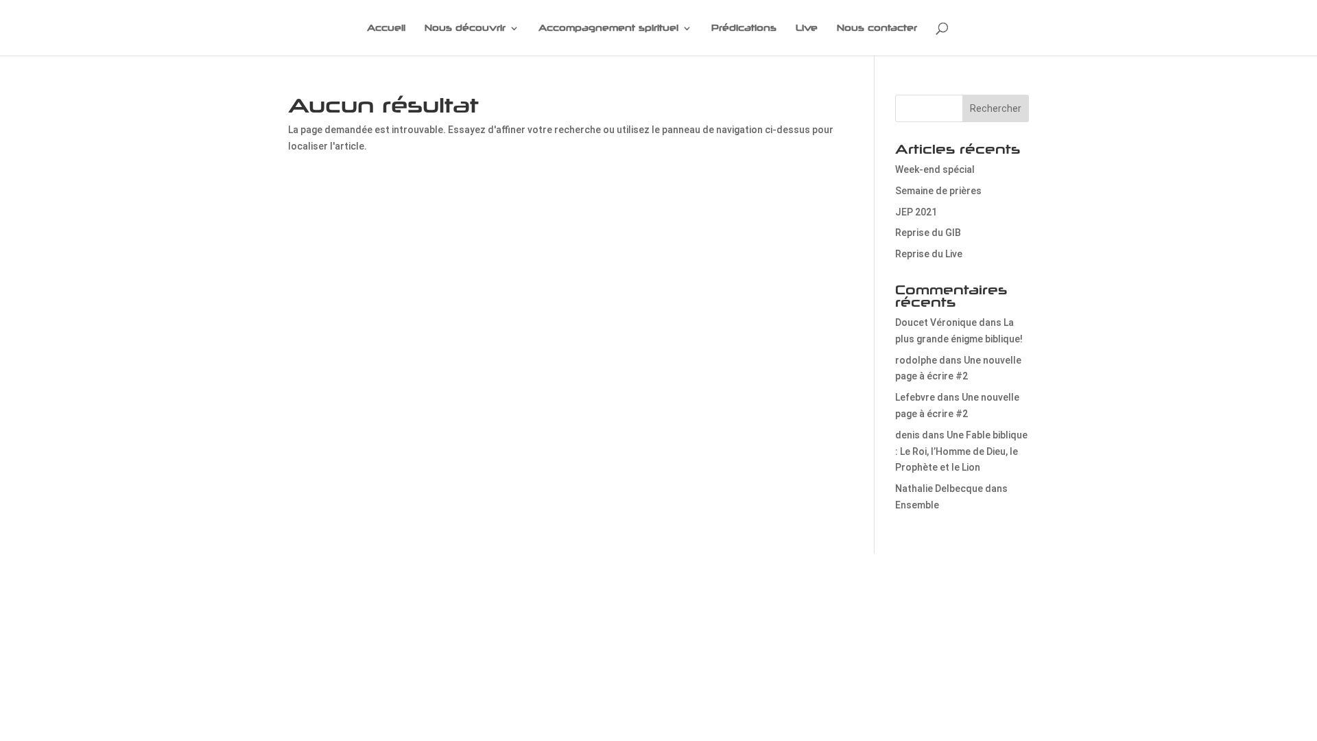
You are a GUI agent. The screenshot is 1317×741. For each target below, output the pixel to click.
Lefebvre (915, 397)
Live (807, 28)
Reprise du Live (928, 253)
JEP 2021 (916, 212)
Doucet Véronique (936, 322)
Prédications (743, 28)
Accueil (386, 28)
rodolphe (916, 360)
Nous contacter (877, 28)
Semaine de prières (938, 190)
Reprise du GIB (928, 232)
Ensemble (917, 504)
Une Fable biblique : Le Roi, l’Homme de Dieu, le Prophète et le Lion (961, 451)
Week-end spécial (935, 169)
